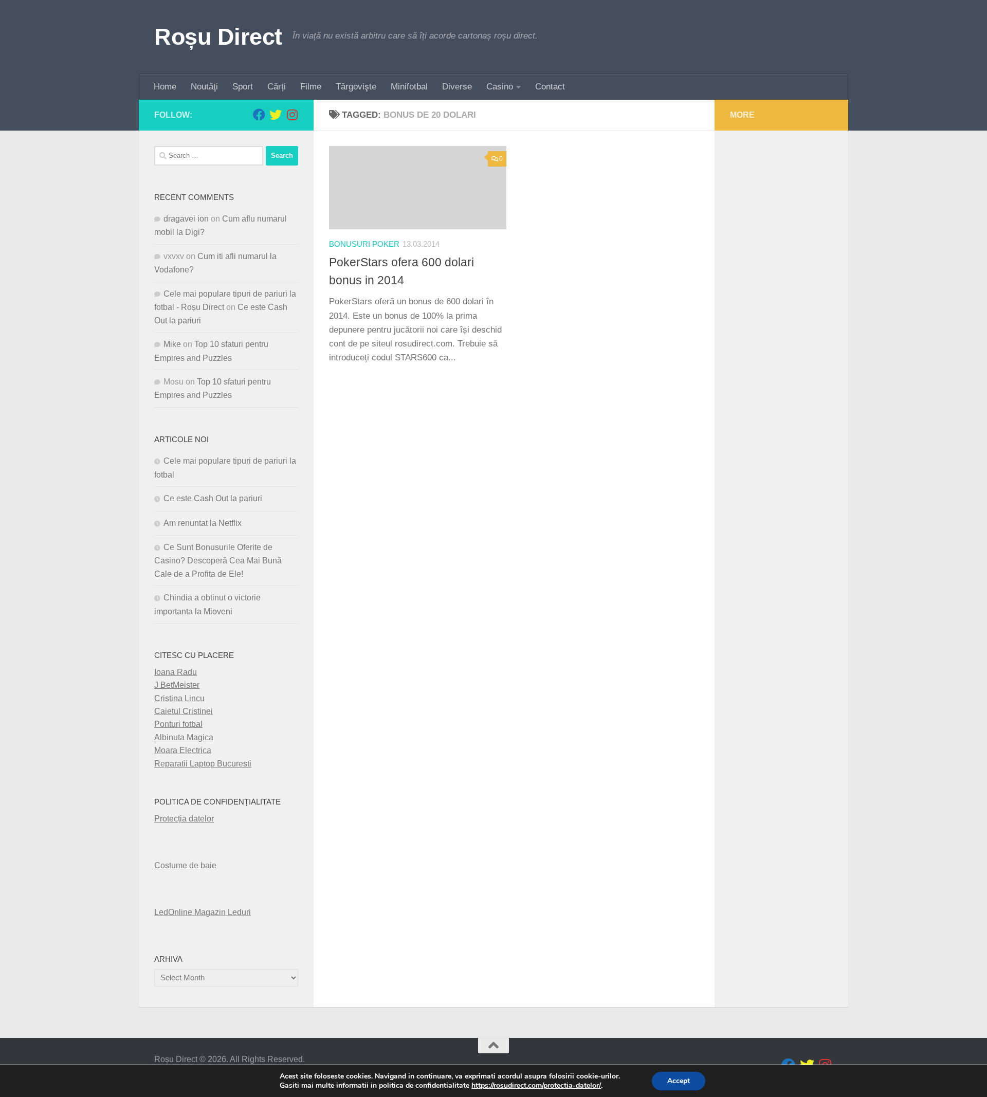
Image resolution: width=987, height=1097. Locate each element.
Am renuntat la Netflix (202, 523)
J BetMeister (176, 685)
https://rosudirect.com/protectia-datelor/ (536, 1085)
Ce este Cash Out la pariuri (212, 498)
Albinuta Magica (183, 737)
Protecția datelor (184, 818)
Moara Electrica (182, 750)
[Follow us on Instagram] (292, 114)
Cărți (276, 87)
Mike (172, 344)
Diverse (457, 87)
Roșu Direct (218, 36)
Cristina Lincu (179, 698)
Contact (550, 87)
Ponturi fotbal (178, 724)
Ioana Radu (175, 672)
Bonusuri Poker (364, 244)
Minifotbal (409, 87)
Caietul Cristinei (183, 711)
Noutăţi (204, 87)
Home (165, 87)
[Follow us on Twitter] (275, 114)
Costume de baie (185, 865)
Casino (499, 87)
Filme (310, 87)
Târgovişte (356, 87)
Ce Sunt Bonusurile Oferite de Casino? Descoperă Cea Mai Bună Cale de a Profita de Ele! (218, 560)
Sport (242, 87)
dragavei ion (186, 218)
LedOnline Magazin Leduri (202, 912)
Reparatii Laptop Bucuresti (202, 763)
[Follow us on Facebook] (259, 114)
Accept (678, 1081)
